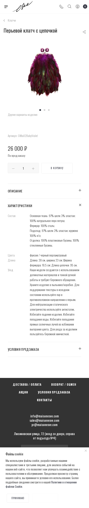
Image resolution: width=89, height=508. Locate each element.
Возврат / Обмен (63, 384)
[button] (40, 110)
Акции (23, 392)
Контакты (44, 400)
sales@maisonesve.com (44, 420)
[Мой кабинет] (77, 6)
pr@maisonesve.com (44, 424)
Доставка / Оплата (27, 384)
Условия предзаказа (54, 392)
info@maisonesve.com (44, 416)
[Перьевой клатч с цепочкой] (44, 73)
